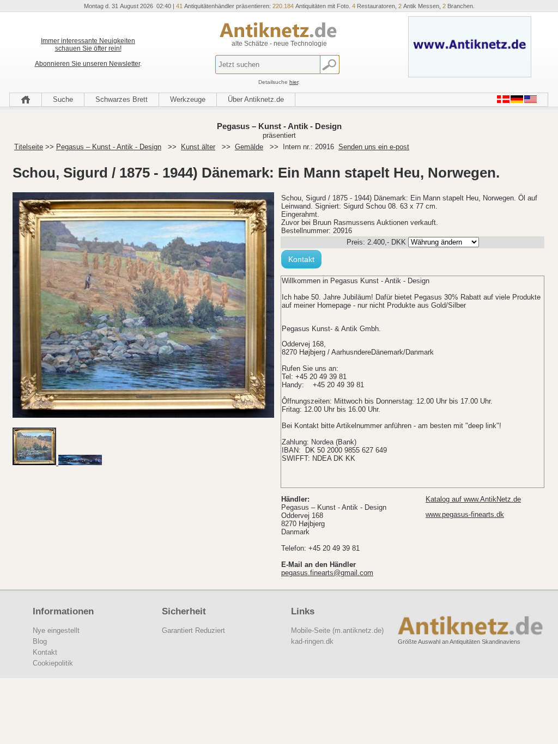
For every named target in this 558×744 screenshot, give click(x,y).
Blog (40, 641)
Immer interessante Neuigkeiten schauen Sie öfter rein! (88, 44)
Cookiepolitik (53, 663)
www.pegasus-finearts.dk (465, 514)
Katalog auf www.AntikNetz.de (473, 499)
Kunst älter (198, 147)
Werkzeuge (187, 99)
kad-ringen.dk (312, 641)
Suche (63, 99)
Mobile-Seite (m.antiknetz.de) (337, 630)
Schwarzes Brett (121, 99)
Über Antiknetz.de (256, 99)
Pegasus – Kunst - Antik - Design (108, 147)
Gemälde (249, 147)
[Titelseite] (25, 99)
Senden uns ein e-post (373, 147)
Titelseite (28, 147)
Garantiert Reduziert (193, 630)
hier (293, 82)
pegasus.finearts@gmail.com (327, 573)
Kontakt (301, 259)
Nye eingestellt (56, 630)
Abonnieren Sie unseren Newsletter (87, 64)
